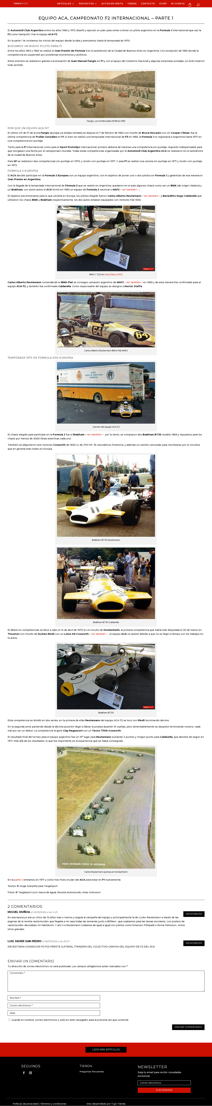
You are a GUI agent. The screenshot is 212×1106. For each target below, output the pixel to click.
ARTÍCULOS (64, 3)
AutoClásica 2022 (114, 274)
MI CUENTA (178, 3)
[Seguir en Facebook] (23, 1072)
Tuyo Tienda (118, 1103)
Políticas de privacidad (25, 1103)
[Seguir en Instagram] (30, 1072)
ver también (129, 189)
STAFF (163, 3)
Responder (194, 913)
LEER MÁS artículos (106, 1049)
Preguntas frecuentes (92, 1071)
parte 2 (18, 879)
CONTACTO (148, 3)
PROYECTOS (86, 3)
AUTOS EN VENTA (112, 3)
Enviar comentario (188, 1027)
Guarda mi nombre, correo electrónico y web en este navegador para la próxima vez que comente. (70, 1019)
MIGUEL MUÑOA (19, 912)
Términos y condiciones (53, 1103)
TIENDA (132, 3)
